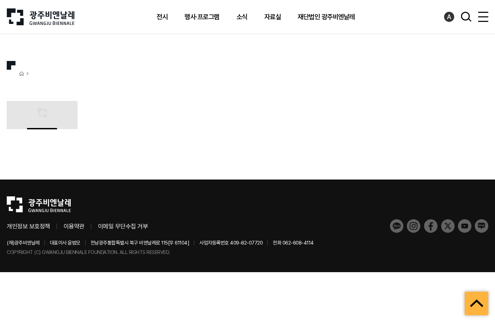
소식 (242, 17)
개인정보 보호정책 (28, 226)
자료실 (272, 17)
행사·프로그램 (202, 17)
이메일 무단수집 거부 (123, 226)
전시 (162, 17)
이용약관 (74, 226)
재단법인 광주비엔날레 (326, 17)
